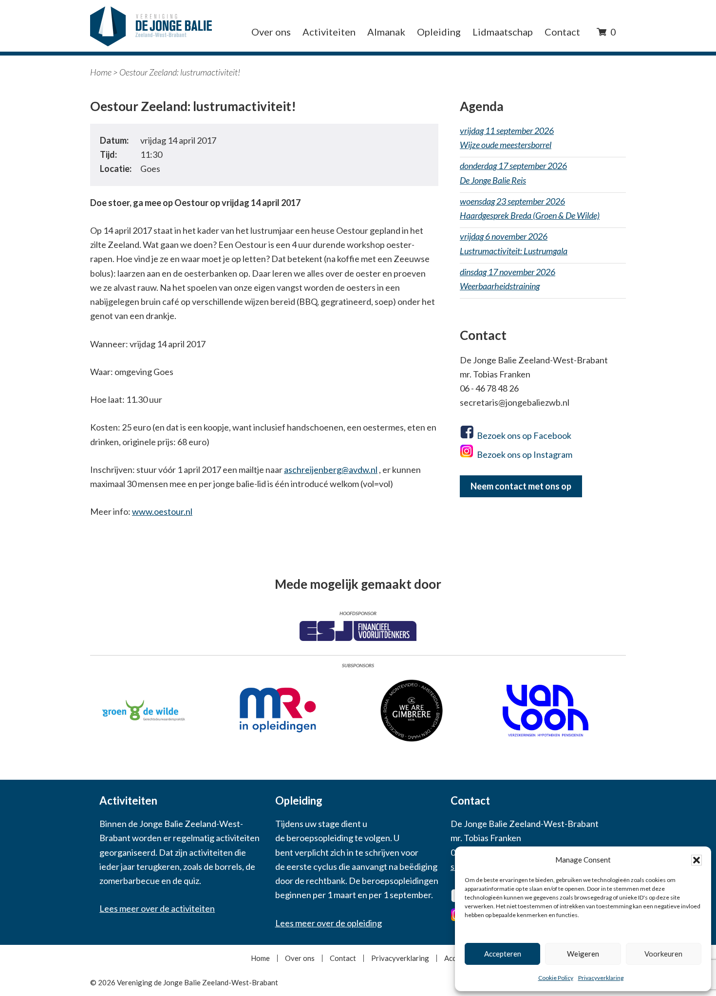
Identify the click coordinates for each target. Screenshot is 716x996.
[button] (696, 860)
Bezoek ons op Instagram (524, 454)
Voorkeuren (663, 953)
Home (101, 72)
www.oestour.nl (162, 511)
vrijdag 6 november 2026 (513, 243)
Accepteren (502, 953)
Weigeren (583, 953)
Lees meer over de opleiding (328, 923)
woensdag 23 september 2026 (530, 208)
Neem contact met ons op (521, 486)
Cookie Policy (555, 977)
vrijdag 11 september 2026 (507, 137)
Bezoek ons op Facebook (524, 435)
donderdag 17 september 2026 (513, 172)
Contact (343, 958)
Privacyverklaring (600, 977)
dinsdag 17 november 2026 (507, 278)
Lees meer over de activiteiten (157, 908)
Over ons (300, 958)
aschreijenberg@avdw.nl (330, 469)
